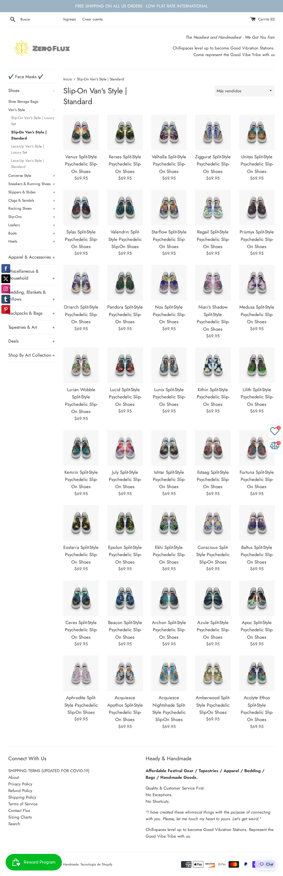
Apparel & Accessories (31, 257)
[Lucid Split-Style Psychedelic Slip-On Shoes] (125, 365)
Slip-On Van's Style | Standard (29, 135)
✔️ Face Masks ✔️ (25, 76)
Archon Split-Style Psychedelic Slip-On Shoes (169, 629)
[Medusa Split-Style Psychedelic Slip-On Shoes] (257, 283)
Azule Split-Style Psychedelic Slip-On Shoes (213, 629)
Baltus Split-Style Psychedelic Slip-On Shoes (257, 554)
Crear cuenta (92, 19)
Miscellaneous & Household (31, 275)
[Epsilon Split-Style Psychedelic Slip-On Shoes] (125, 523)
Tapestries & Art (31, 327)
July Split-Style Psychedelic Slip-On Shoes (125, 479)
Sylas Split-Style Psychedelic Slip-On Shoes (81, 239)
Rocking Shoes (31, 208)
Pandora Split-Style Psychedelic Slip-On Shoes (125, 314)
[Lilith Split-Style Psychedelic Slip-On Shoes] (257, 365)
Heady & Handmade (63, 864)
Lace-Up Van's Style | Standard (27, 163)
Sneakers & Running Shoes (31, 183)
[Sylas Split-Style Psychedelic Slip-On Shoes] (81, 207)
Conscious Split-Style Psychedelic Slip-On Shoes (213, 554)
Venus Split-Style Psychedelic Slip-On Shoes (81, 164)
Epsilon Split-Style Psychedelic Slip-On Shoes (125, 554)
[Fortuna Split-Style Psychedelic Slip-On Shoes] (257, 448)
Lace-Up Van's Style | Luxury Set (27, 149)
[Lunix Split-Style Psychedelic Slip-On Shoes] (169, 365)
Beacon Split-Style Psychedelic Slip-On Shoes (125, 629)
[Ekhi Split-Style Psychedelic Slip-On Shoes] (169, 523)
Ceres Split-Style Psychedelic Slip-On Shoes (81, 629)
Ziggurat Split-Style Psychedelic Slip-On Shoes (213, 164)
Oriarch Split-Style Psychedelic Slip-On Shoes (81, 314)
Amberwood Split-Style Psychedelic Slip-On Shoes (213, 704)
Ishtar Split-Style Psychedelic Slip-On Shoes (169, 479)
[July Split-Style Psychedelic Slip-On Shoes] (125, 448)
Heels (31, 241)
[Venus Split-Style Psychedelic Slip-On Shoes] (81, 132)
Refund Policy (20, 791)
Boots (31, 233)
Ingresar (69, 19)
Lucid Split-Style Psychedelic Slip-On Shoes (125, 396)
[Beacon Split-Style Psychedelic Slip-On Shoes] (125, 598)
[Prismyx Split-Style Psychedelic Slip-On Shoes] (257, 207)
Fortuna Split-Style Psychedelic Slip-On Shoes (257, 479)
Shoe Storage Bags (23, 101)
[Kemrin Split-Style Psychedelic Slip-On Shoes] (81, 448)
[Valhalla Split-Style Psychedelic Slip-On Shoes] (169, 132)
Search (14, 824)
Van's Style (31, 109)
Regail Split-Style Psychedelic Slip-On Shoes (213, 239)
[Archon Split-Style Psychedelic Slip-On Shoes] (169, 598)
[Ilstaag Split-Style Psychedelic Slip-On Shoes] (213, 448)
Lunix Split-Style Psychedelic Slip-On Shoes (169, 396)
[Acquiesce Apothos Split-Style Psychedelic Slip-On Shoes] (125, 673)
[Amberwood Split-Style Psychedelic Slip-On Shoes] (213, 673)
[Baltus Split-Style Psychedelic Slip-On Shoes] (257, 523)
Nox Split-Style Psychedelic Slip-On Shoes (169, 314)
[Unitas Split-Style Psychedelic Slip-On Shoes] (257, 132)
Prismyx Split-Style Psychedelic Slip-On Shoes (257, 239)
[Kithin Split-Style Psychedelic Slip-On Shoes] (213, 365)
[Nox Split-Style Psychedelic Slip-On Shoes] (169, 283)
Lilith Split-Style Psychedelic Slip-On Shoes (257, 396)
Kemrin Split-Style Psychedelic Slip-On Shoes (81, 479)
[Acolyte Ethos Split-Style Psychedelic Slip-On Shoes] (257, 673)
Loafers (31, 225)
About (13, 777)
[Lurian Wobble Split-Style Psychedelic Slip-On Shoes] (81, 365)
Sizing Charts (20, 817)
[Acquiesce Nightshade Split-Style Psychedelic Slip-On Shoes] (169, 673)
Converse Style (31, 175)
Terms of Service (23, 804)
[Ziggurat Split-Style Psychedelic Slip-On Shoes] (213, 132)
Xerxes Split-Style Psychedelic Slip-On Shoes (125, 164)
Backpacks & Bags (31, 313)
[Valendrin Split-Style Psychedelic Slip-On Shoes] (125, 207)
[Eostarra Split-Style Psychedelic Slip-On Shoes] (81, 523)
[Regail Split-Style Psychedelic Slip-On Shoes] (213, 207)
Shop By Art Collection (31, 355)
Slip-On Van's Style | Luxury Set (32, 121)
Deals (31, 341)
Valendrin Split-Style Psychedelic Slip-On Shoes (125, 239)
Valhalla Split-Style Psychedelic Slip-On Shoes (169, 164)
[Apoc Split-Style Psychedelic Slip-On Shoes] (257, 598)
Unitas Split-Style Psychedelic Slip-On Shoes (257, 164)
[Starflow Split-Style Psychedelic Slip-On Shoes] (169, 207)
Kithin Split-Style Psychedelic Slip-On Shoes (213, 396)
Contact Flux (19, 810)
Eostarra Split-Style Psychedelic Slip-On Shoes (81, 554)
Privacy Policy (20, 784)
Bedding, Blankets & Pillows (31, 295)
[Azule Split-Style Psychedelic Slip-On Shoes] (213, 598)
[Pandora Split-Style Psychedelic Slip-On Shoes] (125, 283)
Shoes (31, 90)
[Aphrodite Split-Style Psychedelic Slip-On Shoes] (81, 673)
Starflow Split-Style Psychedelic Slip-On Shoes (169, 239)
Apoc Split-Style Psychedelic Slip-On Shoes (257, 629)
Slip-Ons (31, 216)
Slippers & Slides (31, 192)
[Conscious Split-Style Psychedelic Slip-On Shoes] (213, 523)
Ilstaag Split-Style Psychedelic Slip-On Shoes (213, 479)
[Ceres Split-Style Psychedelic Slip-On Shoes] (81, 598)
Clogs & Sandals (31, 200)
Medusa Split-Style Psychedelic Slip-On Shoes (256, 314)
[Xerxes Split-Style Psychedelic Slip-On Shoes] (125, 132)
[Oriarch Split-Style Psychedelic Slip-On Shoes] (81, 283)
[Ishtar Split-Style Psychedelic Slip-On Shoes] (169, 448)
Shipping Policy (22, 797)
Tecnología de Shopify (96, 864)
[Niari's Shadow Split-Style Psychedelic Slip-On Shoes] (213, 283)
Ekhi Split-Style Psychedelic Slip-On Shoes (169, 554)
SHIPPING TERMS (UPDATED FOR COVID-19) (49, 771)
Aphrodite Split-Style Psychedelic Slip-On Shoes (81, 704)
